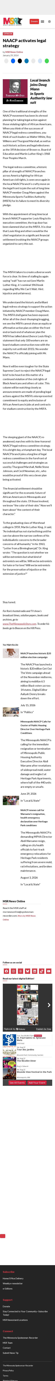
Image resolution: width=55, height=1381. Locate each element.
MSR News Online (14, 52)
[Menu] (42, 21)
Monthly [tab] (27, 812)
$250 (17, 832)
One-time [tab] (13, 812)
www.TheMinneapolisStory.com (19, 668)
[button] (27, 232)
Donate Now (28, 843)
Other (38, 832)
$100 (38, 825)
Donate (34, 21)
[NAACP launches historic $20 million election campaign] (11, 929)
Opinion (8, 34)
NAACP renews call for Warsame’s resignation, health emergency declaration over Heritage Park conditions (34, 1092)
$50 (17, 825)
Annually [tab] (42, 812)
